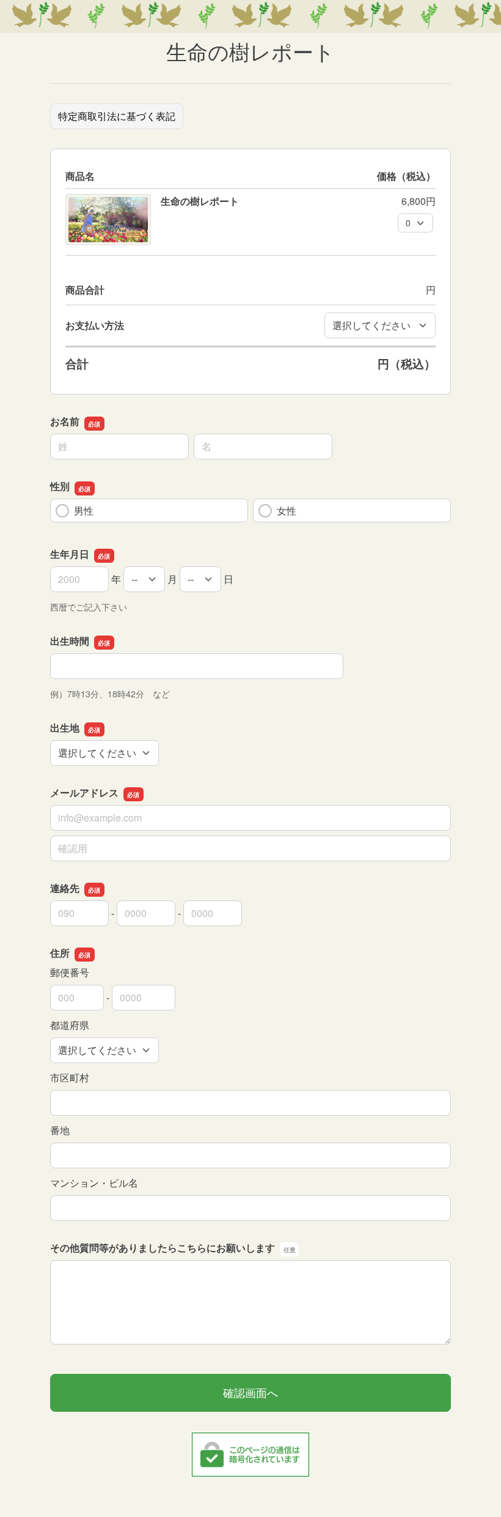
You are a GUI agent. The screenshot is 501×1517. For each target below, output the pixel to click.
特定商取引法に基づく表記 (116, 116)
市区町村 (69, 1077)
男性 (83, 510)
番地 (60, 1130)
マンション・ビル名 (94, 1183)
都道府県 (69, 1025)
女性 (286, 510)
